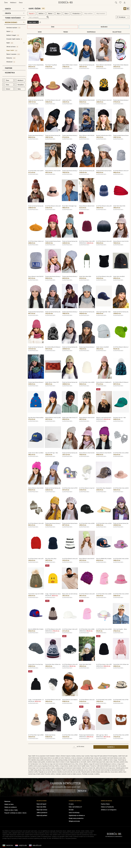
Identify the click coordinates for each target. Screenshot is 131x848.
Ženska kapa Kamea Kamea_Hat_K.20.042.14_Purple (75, 311)
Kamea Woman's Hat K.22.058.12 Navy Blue (56, 417)
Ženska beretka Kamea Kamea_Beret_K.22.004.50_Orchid (42, 311)
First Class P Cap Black (51, 65)
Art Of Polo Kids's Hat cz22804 (87, 629)
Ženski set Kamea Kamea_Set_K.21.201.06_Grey (91, 311)
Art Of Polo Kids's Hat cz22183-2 (87, 523)
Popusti (31, 13)
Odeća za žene (8, 804)
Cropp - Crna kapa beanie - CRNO (37, 699)
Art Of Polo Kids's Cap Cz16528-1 (36, 735)
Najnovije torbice (42, 809)
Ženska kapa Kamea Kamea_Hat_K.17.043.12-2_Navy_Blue (42, 382)
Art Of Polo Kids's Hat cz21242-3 (121, 558)
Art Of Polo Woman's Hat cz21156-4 (54, 100)
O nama (71, 804)
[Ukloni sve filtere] (40, 22)
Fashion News (105, 804)
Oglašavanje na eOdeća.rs (77, 815)
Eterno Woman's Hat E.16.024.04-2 (105, 65)
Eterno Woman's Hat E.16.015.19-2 (87, 558)
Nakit (10, 43)
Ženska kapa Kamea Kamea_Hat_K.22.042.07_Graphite (93, 347)
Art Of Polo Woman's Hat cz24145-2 (54, 206)
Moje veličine (88, 13)
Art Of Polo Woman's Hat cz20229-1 (54, 699)
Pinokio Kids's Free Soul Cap (35, 664)
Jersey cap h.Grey (66, 100)
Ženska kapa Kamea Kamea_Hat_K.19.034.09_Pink (58, 276)
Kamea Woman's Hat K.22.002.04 (121, 241)
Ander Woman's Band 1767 (52, 382)
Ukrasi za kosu (12, 46)
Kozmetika (10, 73)
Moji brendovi (101, 13)
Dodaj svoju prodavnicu (76, 818)
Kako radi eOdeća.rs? (75, 807)
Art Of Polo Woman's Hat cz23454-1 (71, 558)
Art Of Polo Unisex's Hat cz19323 (104, 664)
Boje (58, 13)
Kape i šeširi (12, 50)
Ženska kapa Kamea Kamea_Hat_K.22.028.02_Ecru (75, 170)
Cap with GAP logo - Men (51, 452)
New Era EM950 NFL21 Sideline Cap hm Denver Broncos (110, 558)
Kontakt (71, 809)
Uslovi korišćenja (74, 812)
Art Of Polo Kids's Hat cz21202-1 (104, 523)
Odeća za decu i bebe (11, 810)
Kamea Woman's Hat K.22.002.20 (87, 452)
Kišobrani (11, 62)
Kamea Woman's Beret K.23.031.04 (88, 206)
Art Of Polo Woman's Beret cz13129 (122, 347)
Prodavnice (76, 13)
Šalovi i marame (13, 54)
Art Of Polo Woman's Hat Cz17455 (121, 170)
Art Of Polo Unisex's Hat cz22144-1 (71, 629)
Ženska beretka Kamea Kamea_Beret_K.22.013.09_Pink (76, 523)
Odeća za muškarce (10, 807)
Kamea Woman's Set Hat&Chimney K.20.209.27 (74, 699)
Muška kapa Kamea (50, 735)
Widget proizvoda (74, 821)
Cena (66, 13)
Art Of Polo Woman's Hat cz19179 (70, 664)
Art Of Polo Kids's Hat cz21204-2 (121, 593)
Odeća (8, 9)
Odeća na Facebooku (107, 807)
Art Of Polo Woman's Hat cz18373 (104, 276)
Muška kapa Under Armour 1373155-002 (72, 417)
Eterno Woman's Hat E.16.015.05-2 (37, 276)
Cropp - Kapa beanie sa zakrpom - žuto (55, 593)
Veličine (40, 13)
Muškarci (13, 2)
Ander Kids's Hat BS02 (119, 276)
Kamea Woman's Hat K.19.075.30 (104, 452)
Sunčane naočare (13, 27)
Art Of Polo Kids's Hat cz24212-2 (121, 488)
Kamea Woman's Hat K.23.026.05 (87, 100)
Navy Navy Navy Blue (50, 558)
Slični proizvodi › (33, 68)
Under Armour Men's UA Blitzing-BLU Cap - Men (40, 452)
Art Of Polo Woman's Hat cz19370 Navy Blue (107, 206)
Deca (20, 2)
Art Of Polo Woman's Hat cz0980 (87, 593)
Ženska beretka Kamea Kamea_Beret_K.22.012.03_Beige (110, 170)
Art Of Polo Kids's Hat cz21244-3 (104, 629)
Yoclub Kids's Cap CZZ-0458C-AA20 (37, 593)
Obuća (8, 13)
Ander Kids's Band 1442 (85, 664)
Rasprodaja (91, 32)
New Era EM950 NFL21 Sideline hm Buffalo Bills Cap (41, 629)
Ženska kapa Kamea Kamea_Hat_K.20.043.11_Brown (41, 135)
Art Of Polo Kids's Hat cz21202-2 (104, 699)
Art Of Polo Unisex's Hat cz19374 (87, 241)
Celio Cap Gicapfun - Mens (120, 629)
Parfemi (8, 68)
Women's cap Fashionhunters (103, 417)
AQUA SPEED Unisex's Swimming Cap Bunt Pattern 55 (76, 65)
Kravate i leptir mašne (14, 39)
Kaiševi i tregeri (13, 35)
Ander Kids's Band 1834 (85, 276)
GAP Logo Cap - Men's (102, 735)
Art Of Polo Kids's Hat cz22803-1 (104, 593)
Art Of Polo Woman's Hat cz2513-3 (105, 241)
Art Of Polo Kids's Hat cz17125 (120, 699)
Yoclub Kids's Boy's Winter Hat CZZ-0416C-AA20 (57, 664)
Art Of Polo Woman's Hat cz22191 (87, 699)
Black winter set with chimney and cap (72, 593)
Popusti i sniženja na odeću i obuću (15, 813)
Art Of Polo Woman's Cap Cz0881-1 (88, 488)
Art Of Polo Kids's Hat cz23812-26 (87, 382)
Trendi (65, 32)
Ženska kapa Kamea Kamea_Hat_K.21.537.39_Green (75, 135)
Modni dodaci (11, 22)
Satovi (10, 31)
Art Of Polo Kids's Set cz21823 (69, 735)
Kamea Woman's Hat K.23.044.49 (87, 417)
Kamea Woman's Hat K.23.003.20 (36, 488)
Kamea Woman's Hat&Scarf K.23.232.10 (106, 382)
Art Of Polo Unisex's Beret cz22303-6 (37, 241)
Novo (40, 32)
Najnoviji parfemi (42, 815)
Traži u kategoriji (48, 17)
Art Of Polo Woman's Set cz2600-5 (37, 523)
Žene (6, 2)
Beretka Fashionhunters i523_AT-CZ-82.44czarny (108, 135)
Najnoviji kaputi (41, 804)
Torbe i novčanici (13, 18)
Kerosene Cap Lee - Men (119, 417)
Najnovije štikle (41, 807)
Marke (50, 13)
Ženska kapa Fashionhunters (86, 735)
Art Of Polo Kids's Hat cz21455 (121, 735)
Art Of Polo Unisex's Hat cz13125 (36, 558)
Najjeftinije (117, 32)
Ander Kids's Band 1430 (119, 206)
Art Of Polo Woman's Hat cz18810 (53, 629)
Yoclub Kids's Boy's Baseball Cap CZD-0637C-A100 (109, 488)
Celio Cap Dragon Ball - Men (103, 311)
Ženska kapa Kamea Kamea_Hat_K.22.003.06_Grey (75, 276)
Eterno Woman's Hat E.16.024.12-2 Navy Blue (90, 135)
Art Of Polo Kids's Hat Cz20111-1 (36, 170)
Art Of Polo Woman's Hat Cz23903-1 (105, 100)
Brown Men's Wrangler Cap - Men (71, 206)
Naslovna (7, 801)
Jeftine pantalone (42, 812)
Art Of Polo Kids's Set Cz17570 (70, 488)
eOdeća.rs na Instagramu (108, 809)
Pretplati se (82, 791)
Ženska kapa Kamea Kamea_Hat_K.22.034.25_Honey (58, 523)
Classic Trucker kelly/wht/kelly (36, 65)
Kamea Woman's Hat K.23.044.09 (53, 170)
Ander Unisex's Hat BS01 (102, 347)
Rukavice (11, 58)
